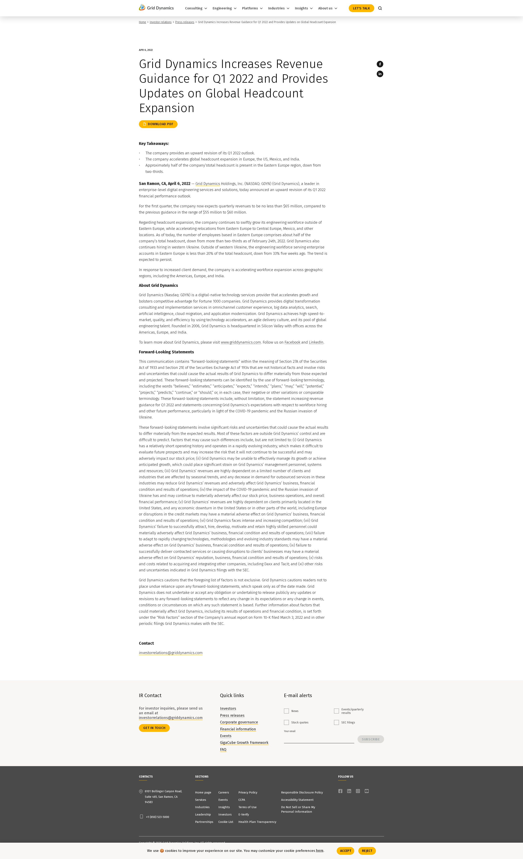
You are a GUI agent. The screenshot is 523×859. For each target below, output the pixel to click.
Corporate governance (239, 722)
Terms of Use (247, 807)
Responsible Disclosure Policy (302, 792)
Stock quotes (299, 722)
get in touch (154, 728)
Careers (223, 792)
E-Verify (243, 814)
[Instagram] (358, 791)
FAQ (223, 749)
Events (225, 736)
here (320, 851)
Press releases (184, 22)
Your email (289, 731)
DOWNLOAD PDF (160, 124)
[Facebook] (380, 64)
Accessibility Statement (297, 800)
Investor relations (161, 22)
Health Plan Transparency (257, 822)
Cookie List (225, 822)
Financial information (238, 729)
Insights (224, 807)
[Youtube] (366, 791)
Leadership (203, 814)
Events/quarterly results (352, 711)
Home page (203, 792)
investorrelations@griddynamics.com (171, 717)
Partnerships (204, 822)
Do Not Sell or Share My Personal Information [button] (298, 809)
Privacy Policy (247, 792)
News (294, 711)
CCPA (241, 800)
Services (200, 800)
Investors (228, 708)
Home (142, 22)
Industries (202, 807)
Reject (367, 851)
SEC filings (348, 722)
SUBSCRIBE (371, 739)
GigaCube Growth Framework (244, 742)
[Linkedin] (380, 74)
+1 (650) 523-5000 (157, 817)
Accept (345, 851)
